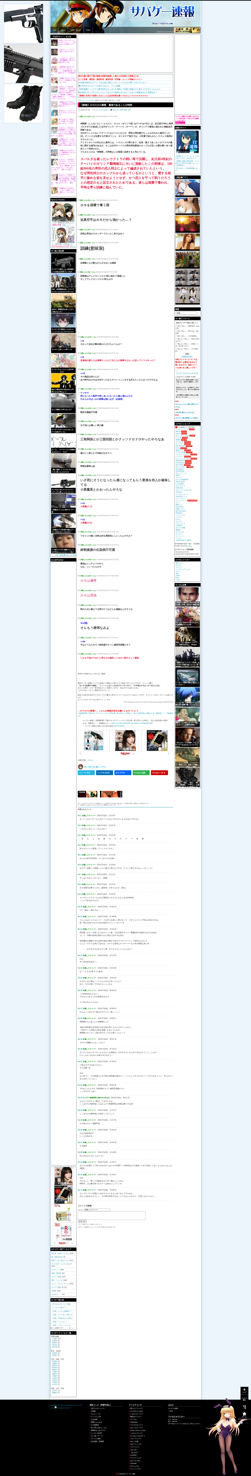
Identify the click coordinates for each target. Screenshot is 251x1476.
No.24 (80, 1110)
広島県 (54, 1382)
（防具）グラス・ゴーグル (61, 1325)
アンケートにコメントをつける (187, 373)
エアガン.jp (180, 532)
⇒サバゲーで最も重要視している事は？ (187, 418)
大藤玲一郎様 (56, 225)
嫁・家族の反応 (57, 1257)
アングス (179, 534)
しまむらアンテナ (136, 1414)
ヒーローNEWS (96, 1433)
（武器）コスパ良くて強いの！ (62, 1315)
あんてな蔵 (134, 1441)
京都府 (54, 1376)
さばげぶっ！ (56, 1294)
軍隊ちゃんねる (96, 1422)
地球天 (181, 440)
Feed (88, 30)
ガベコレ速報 (96, 1439)
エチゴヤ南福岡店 (182, 479)
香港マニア (183, 450)
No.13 (80, 955)
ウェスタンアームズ (183, 569)
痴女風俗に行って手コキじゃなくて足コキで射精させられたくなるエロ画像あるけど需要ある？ (117, 92)
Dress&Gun (180, 469)
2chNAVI (133, 1455)
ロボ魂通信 (95, 1425)
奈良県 (54, 1380)
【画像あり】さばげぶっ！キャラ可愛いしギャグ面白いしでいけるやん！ (67, 191)
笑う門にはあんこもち (99, 1428)
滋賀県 (54, 1374)
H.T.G (181, 448)
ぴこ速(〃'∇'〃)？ (97, 1436)
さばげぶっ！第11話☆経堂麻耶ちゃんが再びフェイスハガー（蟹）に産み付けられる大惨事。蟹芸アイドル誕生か (63, 132)
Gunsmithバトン (181, 496)
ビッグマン (183, 444)
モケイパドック (181, 473)
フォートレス (180, 498)
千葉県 (54, 1338)
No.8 (79, 884)
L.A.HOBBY (180, 484)
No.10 (80, 907)
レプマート (183, 456)
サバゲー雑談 (56, 1287)
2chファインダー (136, 1444)
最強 (114, 110)
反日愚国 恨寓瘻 (97, 1441)
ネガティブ (55, 1270)
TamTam (179, 492)
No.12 (80, 929)
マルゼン (179, 565)
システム (179, 517)
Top (54, 30)
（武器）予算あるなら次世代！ (62, 1318)
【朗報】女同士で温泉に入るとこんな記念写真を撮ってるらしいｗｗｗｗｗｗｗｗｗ (113, 96)
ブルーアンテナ (135, 1439)
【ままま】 (134, 1452)
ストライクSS (96, 1417)
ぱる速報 (94, 1419)
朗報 (125, 110)
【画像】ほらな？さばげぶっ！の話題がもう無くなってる (67, 80)
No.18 (80, 1018)
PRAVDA (179, 513)
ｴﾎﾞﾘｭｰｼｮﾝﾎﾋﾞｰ (184, 467)
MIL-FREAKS (184, 446)
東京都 (54, 1347)
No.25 (80, 1120)
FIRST (178, 475)
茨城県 (54, 1341)
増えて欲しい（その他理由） (187, 336)
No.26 (80, 1130)
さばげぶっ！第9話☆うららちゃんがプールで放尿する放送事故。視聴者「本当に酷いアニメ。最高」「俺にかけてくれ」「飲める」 (63, 180)
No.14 (80, 968)
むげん (178, 519)
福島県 (54, 1355)
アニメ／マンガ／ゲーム (60, 1284)
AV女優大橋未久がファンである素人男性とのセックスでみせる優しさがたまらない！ (113, 82)
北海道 (54, 1353)
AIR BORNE (180, 471)
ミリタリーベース (185, 429)
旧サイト (72, 246)
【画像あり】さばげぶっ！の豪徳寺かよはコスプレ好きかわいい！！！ (67, 153)
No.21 (80, 1061)
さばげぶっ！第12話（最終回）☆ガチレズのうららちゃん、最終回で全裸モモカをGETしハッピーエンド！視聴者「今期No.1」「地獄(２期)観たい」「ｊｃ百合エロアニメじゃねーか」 (63, 93)
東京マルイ (180, 563)
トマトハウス (180, 515)
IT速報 (93, 1411)
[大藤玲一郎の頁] (186, 30)
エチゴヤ (179, 477)
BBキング (179, 505)
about (63, 30)
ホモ (118, 110)
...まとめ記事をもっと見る (65, 555)
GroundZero (183, 463)
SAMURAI (179, 488)
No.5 (79, 855)
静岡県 (54, 1370)
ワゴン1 (181, 438)
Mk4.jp (181, 431)
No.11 (80, 916)
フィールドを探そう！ (59, 1308)
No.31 (80, 1190)
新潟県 (54, 1361)
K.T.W (178, 580)
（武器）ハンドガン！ (59, 1322)
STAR (178, 576)
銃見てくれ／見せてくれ (60, 1260)
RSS (171, 1411)
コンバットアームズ (186, 459)
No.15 (80, 978)
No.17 (80, 1008)
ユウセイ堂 (183, 442)
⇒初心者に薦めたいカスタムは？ (185, 412)
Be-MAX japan (181, 511)
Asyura (181, 433)
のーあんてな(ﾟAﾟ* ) (137, 1436)
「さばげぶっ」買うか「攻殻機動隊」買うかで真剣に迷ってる (67, 60)
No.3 (79, 835)
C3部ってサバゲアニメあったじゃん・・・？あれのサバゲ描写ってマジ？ (67, 43)
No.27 (80, 1142)
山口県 (54, 1384)
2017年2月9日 (119, 726)
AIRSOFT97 (183, 461)
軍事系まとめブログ (98, 1430)
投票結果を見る (187, 357)
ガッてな (133, 1419)
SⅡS (177, 574)
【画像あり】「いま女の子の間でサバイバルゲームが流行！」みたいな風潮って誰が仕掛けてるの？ (63, 143)
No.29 (80, 1162)
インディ (179, 538)
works (64, 224)
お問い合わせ (76, 30)
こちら (189, 546)
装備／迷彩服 (56, 1273)
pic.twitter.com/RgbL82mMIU (142, 723)
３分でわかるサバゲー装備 (61, 1304)
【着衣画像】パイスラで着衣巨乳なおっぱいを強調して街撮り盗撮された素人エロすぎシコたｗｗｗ (119, 89)
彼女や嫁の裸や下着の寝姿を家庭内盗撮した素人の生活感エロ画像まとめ (108, 76)
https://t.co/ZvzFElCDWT (120, 723)
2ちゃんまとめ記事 (88, 100)
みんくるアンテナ (136, 1428)
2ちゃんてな (134, 1466)
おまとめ (133, 1450)
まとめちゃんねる (136, 1411)
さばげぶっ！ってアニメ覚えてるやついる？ (66, 51)
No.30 (80, 1175)
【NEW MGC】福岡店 (183, 540)
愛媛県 (54, 1392)
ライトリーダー (135, 1469)
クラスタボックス (136, 1425)
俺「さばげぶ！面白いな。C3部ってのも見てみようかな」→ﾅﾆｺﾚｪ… (66, 121)
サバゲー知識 (56, 1277)
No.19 (80, 1039)
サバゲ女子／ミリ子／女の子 (62, 1264)
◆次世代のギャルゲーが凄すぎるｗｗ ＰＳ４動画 (99, 86)
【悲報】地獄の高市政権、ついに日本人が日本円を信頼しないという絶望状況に (187, 163)
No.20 (80, 1049)
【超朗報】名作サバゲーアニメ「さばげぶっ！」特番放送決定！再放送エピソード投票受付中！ (63, 71)
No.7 (79, 874)
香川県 (54, 1390)
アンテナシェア (135, 1458)
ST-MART (179, 526)
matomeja (133, 1422)
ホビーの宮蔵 (180, 528)
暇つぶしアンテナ (136, 1408)
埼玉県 (54, 1345)
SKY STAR (183, 465)
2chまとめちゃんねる (138, 1430)
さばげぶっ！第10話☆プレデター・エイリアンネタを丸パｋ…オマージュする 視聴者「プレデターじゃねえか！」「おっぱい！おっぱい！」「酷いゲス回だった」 (63, 165)
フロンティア (180, 523)
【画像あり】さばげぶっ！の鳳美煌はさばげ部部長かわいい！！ (67, 104)
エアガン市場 (184, 452)
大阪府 (54, 1378)
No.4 (79, 845)
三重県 (54, 1372)
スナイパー (180, 536)
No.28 (80, 1152)
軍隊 (121, 110)
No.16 (80, 990)
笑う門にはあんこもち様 (60, 246)
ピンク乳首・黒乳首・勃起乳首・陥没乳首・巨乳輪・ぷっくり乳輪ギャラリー (110, 79)
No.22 (80, 1085)
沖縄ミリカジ (180, 509)
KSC (177, 578)
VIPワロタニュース (98, 1408)
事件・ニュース (57, 1280)
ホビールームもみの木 (183, 490)
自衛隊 (54, 1291)
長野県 (54, 1365)
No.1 (79, 816)
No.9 (79, 894)
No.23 (80, 1098)
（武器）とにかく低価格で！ (62, 1311)
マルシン (179, 567)
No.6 (79, 865)
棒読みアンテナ (135, 1417)
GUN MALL (180, 507)
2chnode (133, 1463)
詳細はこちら (180, 123)
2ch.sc (90, 760)
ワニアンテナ (135, 1447)
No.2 (79, 825)
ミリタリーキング (182, 494)
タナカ (178, 571)
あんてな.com (135, 1461)
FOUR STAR (180, 482)
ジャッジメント (186, 500)
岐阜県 (54, 1367)
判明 (129, 110)
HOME (79, 100)
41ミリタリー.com (185, 435)
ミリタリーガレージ (186, 454)
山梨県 (54, 1363)
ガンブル (179, 521)
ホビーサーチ (180, 486)
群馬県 (54, 1343)
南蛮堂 (178, 530)
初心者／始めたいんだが (60, 1253)
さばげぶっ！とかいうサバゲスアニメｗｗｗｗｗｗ (67, 113)
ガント (178, 503)
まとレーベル (96, 1414)
